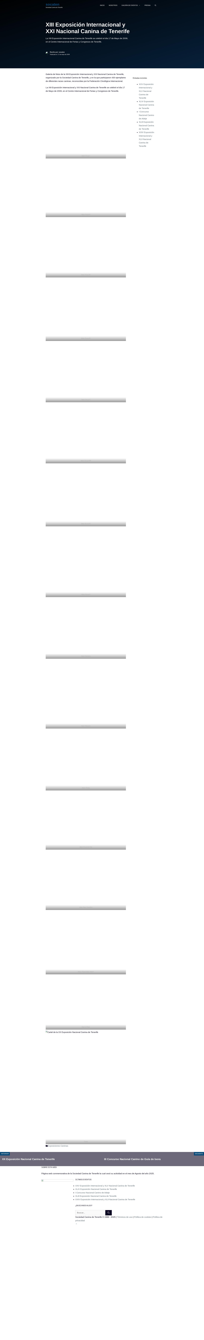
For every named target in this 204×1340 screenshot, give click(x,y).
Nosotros (113, 5)
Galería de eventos (130, 5)
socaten (52, 4)
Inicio (102, 5)
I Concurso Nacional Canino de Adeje (146, 115)
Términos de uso (124, 1217)
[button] (155, 5)
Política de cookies (142, 1217)
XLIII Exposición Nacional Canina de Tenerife (146, 125)
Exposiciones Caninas (58, 1146)
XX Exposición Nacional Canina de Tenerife (28, 1159)
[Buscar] (108, 1212)
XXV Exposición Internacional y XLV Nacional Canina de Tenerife (146, 91)
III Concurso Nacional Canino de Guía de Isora (132, 1159)
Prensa (147, 5)
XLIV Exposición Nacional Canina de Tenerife (146, 105)
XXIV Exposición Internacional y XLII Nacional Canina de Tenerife (146, 139)
